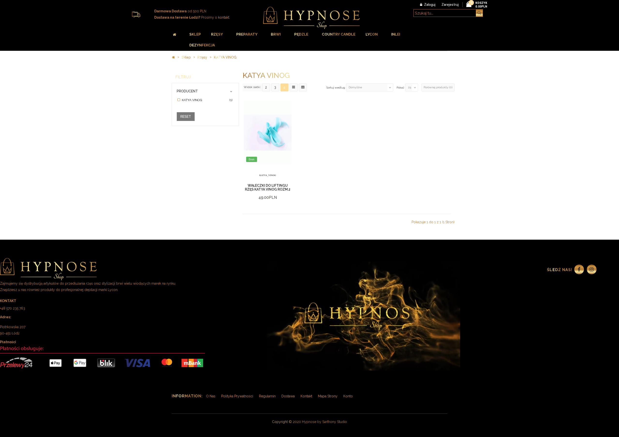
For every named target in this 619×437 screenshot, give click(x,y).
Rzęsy (202, 57)
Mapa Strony (328, 396)
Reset (185, 117)
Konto (348, 396)
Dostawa (288, 396)
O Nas (210, 396)
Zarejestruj (450, 5)
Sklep (186, 57)
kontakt (223, 17)
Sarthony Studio (334, 422)
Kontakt (306, 396)
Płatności (8, 342)
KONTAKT (8, 301)
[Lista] (294, 87)
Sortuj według (335, 87)
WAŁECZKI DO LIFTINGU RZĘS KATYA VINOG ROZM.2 (267, 187)
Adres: (5, 317)
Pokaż (400, 87)
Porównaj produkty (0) (438, 87)
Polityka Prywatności (237, 396)
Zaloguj (429, 5)
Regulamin (267, 396)
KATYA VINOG (225, 57)
